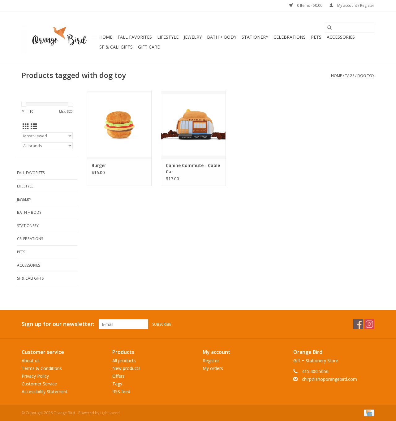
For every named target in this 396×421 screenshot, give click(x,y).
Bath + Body (221, 37)
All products (124, 360)
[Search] (329, 27)
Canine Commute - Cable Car (193, 168)
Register (211, 360)
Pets (316, 37)
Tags (349, 75)
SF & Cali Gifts (116, 47)
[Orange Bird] (59, 37)
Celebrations (289, 37)
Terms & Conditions (42, 368)
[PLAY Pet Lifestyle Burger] (119, 125)
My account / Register (355, 5)
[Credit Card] (368, 412)
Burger (99, 165)
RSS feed (121, 391)
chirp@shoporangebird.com (329, 379)
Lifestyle (168, 37)
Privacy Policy (35, 376)
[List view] (34, 126)
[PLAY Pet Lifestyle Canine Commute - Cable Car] (193, 125)
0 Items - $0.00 (309, 5)
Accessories (341, 37)
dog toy (365, 75)
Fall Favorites (135, 37)
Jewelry (193, 37)
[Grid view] (26, 126)
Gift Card (149, 47)
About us (31, 360)
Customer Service (39, 384)
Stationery (255, 37)
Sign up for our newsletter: (58, 324)
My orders (213, 368)
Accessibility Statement (45, 391)
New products (126, 368)
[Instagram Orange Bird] (369, 324)
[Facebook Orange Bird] (358, 324)
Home (105, 37)
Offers (118, 376)
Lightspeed (110, 412)
